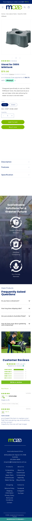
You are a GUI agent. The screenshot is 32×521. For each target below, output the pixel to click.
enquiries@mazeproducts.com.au (15, 462)
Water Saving (9, 480)
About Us (21, 470)
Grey (4, 104)
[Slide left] (12, 58)
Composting (9, 470)
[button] (16, 519)
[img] (5, 393)
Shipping (11, 74)
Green (13, 104)
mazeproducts (13, 515)
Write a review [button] (16, 382)
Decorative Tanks (11, 14)
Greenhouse (21, 472)
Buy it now (13, 127)
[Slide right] (20, 58)
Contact (9, 502)
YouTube (21, 493)
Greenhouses (9, 477)
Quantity (4, 112)
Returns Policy (9, 488)
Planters (9, 472)
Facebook (20, 488)
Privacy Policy (9, 495)
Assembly (21, 477)
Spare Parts (9, 475)
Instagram (20, 491)
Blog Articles (20, 480)
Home (3, 14)
